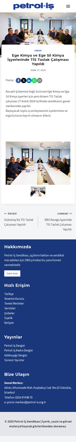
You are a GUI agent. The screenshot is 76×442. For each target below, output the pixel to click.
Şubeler (9, 313)
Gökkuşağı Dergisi (15, 355)
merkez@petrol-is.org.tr (30, 402)
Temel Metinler (14, 303)
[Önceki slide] (8, 163)
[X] (23, 80)
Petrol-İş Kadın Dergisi (18, 350)
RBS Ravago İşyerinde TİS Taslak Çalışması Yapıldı (58, 221)
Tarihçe (9, 294)
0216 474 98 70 (23, 397)
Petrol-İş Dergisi (14, 346)
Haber (38, 50)
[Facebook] (18, 80)
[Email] (39, 80)
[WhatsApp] (34, 80)
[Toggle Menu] (68, 6)
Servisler (10, 308)
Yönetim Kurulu (14, 299)
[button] (38, 191)
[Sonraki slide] (67, 163)
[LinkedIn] (29, 80)
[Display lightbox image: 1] (38, 163)
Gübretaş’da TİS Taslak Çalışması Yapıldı (18, 219)
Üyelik (8, 318)
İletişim (9, 323)
